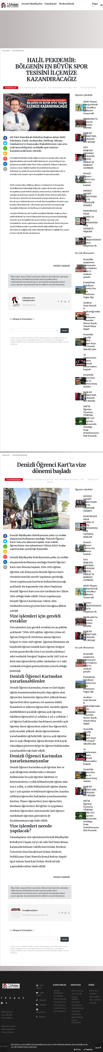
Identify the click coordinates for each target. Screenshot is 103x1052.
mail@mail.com (29, 305)
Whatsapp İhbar (8, 1029)
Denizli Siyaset (18, 51)
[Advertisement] (51, 29)
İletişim (42, 1017)
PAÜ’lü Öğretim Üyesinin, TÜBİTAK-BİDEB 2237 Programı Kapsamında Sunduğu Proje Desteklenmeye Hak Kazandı (91, 421)
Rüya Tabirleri (95, 1000)
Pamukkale (51, 4)
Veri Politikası (7, 1018)
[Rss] (24, 998)
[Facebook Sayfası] (2, 998)
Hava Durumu (77, 991)
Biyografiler (94, 997)
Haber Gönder (7, 1032)
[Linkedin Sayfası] (20, 998)
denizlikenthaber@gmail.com (35, 915)
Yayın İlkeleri (6, 1015)
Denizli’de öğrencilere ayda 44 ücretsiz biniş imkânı (90, 381)
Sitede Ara (93, 991)
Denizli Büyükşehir (32, 4)
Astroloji (92, 1003)
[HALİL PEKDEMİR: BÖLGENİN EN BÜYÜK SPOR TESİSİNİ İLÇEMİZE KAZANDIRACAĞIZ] (36, 112)
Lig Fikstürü (76, 1005)
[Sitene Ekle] (7, 1003)
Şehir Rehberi (77, 1017)
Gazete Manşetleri (76, 1021)
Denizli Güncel (60, 1008)
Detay (78, 1049)
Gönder (65, 330)
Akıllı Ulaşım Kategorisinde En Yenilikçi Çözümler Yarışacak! (90, 107)
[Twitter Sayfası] (7, 998)
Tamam (88, 1049)
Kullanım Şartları (8, 1026)
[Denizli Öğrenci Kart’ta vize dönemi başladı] (36, 508)
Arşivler (42, 1005)
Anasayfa (6, 51)
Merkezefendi (66, 4)
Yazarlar (42, 1000)
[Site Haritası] (3, 1003)
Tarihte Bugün (77, 1008)
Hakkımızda (6, 1012)
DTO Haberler (60, 1005)
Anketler (93, 994)
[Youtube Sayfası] (15, 998)
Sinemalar (75, 1011)
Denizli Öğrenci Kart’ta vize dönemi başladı (89, 179)
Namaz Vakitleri (74, 998)
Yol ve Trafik (76, 994)
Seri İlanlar (76, 1014)
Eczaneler (75, 1002)
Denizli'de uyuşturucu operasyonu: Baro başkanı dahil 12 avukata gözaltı (90, 268)
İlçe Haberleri (59, 1011)
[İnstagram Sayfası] (11, 998)
